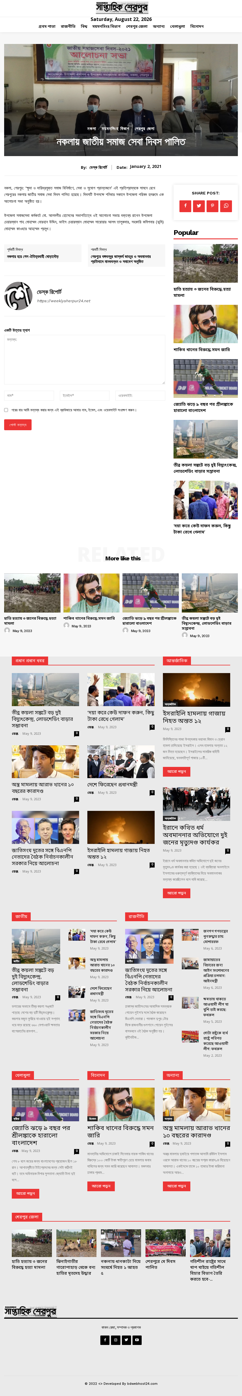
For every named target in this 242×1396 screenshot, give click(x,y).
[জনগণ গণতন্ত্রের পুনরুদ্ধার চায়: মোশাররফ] (190, 935)
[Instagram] (115, 1340)
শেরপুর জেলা (145, 129)
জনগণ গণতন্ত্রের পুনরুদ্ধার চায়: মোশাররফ (215, 937)
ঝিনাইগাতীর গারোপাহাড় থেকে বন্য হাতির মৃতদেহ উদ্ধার (75, 1267)
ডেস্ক (15, 734)
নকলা (91, 129)
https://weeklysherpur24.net (63, 301)
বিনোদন (98, 1075)
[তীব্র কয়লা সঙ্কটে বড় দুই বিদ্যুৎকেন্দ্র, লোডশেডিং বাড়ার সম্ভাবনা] (206, 439)
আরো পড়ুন (176, 771)
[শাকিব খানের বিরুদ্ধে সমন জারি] (206, 324)
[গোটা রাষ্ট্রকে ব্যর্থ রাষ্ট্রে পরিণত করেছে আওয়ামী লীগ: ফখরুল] (190, 1037)
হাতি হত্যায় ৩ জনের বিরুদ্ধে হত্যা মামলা (30, 621)
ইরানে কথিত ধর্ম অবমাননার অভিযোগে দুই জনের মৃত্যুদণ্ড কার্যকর (195, 835)
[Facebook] (185, 206)
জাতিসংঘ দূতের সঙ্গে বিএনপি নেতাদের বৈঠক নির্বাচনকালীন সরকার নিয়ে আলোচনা (42, 857)
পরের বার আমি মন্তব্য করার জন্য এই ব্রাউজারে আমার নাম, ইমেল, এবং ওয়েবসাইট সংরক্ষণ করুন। (74, 410)
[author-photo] (8, 630)
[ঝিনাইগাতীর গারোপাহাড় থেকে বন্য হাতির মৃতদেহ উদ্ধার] (76, 1243)
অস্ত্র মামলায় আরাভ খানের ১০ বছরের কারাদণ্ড (43, 788)
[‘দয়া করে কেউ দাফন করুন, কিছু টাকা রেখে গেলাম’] (206, 500)
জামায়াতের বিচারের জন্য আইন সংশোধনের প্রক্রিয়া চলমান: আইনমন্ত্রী (216, 971)
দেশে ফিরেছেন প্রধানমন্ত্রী (112, 785)
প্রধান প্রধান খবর (30, 661)
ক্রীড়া (16, 1119)
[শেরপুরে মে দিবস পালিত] (165, 1243)
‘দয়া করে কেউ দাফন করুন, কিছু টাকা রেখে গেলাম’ (120, 716)
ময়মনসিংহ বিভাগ (115, 129)
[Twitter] (199, 206)
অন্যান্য (172, 1075)
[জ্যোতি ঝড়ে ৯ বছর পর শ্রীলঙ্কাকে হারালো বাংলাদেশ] (206, 378)
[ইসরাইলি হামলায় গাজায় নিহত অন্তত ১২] (121, 827)
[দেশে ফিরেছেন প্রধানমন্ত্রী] (121, 761)
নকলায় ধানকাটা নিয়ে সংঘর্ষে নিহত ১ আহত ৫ (120, 1267)
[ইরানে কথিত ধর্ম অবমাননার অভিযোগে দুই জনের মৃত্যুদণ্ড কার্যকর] (196, 804)
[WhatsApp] (226, 206)
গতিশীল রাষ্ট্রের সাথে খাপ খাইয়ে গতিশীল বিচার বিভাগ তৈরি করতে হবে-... (207, 1270)
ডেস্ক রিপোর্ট (98, 167)
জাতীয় (21, 917)
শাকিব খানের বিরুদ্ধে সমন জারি (202, 350)
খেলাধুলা (22, 1075)
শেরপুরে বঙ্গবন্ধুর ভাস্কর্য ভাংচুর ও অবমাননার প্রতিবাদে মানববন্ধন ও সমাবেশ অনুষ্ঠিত (121, 258)
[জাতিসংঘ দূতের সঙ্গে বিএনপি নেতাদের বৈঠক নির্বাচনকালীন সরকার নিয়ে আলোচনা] (45, 827)
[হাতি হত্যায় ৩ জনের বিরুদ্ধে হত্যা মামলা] (206, 263)
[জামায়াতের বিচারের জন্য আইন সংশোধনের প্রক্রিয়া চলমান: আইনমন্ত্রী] (190, 963)
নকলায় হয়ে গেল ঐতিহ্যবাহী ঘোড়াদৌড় (33, 256)
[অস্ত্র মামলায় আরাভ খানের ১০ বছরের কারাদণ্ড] (45, 761)
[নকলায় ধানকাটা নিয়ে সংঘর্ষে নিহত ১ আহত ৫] (121, 1243)
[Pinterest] (212, 206)
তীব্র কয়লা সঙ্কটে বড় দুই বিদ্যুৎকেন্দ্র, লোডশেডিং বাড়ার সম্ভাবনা (206, 623)
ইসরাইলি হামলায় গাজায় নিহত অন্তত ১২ (118, 854)
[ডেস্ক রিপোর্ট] (18, 296)
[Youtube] (137, 1340)
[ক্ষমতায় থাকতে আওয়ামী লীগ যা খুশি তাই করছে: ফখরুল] (190, 1003)
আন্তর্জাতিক (170, 704)
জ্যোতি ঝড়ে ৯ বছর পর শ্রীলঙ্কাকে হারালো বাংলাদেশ (149, 621)
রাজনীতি (136, 917)
